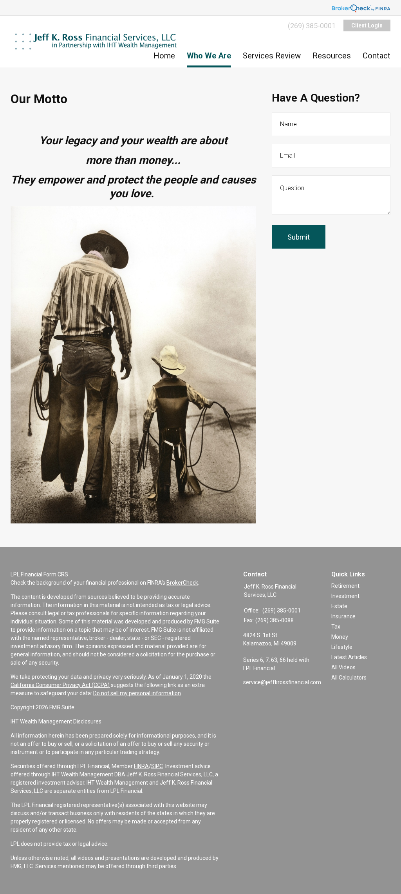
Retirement (345, 586)
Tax (335, 626)
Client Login (367, 25)
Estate (339, 606)
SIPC (157, 766)
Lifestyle (341, 647)
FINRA (141, 766)
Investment (345, 596)
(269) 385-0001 (312, 26)
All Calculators (349, 677)
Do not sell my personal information (137, 693)
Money (339, 637)
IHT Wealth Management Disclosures (57, 721)
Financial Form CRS (44, 574)
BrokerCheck (182, 583)
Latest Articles (349, 657)
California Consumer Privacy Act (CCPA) (60, 685)
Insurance (343, 616)
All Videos (343, 667)
